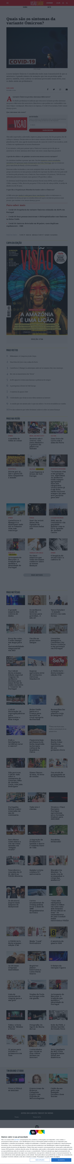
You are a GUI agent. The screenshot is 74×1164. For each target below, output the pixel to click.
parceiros (17, 1139)
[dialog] (37, 1146)
